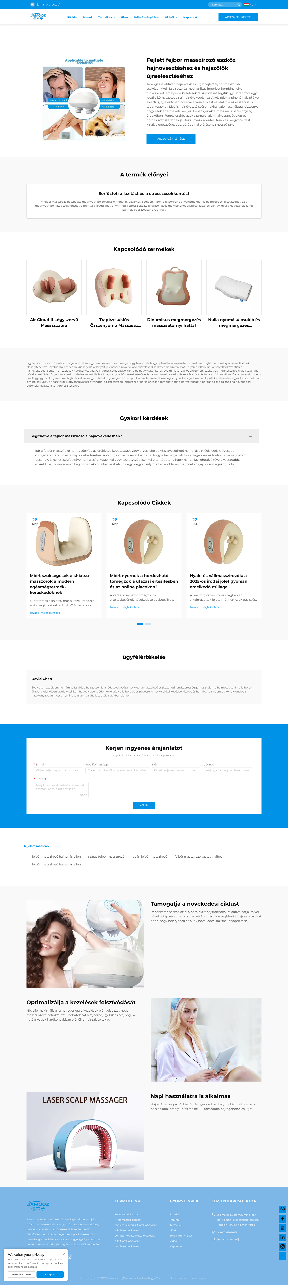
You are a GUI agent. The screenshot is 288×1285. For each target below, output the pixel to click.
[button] (140, 624)
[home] (38, 16)
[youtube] (282, 1228)
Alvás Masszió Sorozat (128, 1219)
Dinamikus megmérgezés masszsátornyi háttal (174, 322)
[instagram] (69, 1257)
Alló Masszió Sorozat (127, 1241)
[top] (282, 1256)
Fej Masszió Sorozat (127, 1214)
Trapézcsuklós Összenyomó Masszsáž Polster (114, 322)
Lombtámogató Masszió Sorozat (135, 1235)
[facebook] (282, 1219)
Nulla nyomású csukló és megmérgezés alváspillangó (234, 322)
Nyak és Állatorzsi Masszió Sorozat (136, 1225)
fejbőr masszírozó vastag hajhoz (198, 856)
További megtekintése (45, 612)
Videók (170, 17)
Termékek (105, 17)
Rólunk (88, 17)
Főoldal (72, 17)
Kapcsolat (190, 17)
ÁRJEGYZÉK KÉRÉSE (238, 17)
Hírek (124, 17)
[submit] (238, 4)
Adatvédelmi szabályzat (189, 1278)
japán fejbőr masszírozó (149, 856)
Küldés (144, 805)
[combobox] (94, 770)
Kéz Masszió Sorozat (127, 1230)
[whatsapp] (282, 1209)
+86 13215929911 (227, 1232)
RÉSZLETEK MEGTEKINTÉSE (54, 287)
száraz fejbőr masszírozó (106, 856)
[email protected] (48, 4)
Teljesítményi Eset (147, 17)
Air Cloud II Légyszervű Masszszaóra (54, 322)
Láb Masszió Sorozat (127, 1246)
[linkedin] (282, 1237)
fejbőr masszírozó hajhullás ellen (56, 856)
